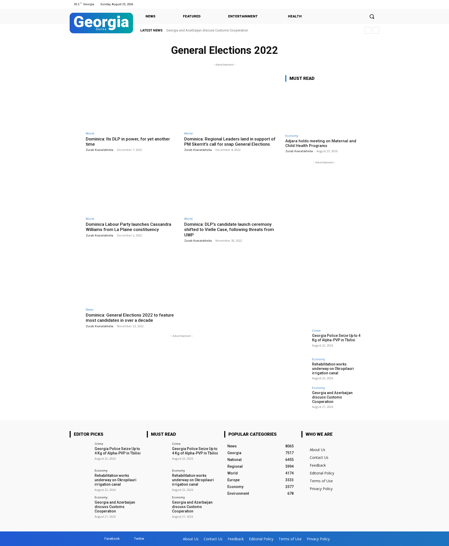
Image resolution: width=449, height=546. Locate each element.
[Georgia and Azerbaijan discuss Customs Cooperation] (297, 398)
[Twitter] (376, 4)
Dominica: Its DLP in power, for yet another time (128, 141)
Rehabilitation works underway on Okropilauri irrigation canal (333, 368)
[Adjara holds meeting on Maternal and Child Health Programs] (324, 108)
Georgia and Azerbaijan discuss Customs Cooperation (207, 30)
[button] (371, 16)
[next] (376, 30)
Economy (291, 135)
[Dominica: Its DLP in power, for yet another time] (132, 102)
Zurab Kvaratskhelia (99, 150)
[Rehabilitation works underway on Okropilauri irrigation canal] (297, 369)
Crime (316, 330)
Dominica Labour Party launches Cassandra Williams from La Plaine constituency (128, 227)
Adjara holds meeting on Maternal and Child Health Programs (320, 143)
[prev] (368, 30)
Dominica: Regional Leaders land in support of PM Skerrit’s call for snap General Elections (229, 141)
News (89, 309)
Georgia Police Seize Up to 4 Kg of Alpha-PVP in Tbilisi (336, 337)
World (90, 133)
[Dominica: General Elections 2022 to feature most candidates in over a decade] (132, 278)
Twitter (139, 539)
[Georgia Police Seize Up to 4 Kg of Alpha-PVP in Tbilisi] (297, 340)
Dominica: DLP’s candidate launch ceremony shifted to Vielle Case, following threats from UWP (229, 229)
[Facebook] (369, 4)
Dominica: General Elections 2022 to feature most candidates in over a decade (130, 317)
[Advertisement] (324, 243)
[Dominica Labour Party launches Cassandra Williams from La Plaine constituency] (132, 187)
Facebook (112, 539)
